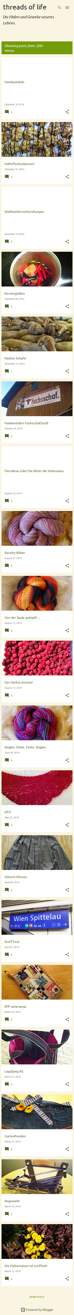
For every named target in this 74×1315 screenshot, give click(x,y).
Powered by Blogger (39, 1309)
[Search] (59, 7)
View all (9, 51)
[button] (67, 112)
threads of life (24, 7)
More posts (37, 1297)
